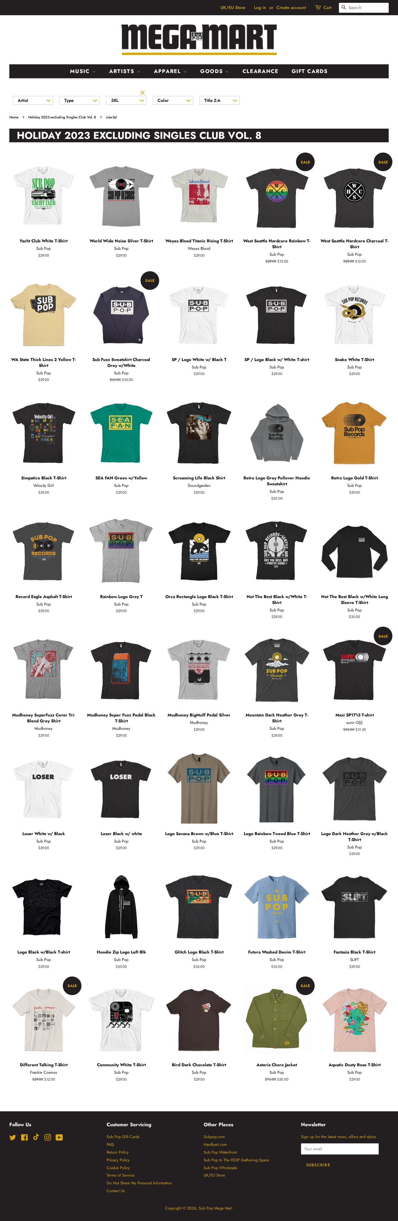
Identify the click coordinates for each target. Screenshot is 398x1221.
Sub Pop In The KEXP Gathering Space (236, 1160)
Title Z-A (212, 100)
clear (143, 93)
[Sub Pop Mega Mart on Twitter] (12, 1139)
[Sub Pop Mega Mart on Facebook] (24, 1139)
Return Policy (118, 1152)
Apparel (168, 71)
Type (69, 100)
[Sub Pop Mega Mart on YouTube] (59, 1139)
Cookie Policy (118, 1168)
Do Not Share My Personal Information (139, 1183)
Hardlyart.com (215, 1144)
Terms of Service (121, 1175)
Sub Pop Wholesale (220, 1168)
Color (163, 100)
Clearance (261, 71)
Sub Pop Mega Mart (215, 1208)
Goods (212, 71)
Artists (123, 71)
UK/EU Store (232, 7)
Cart (327, 7)
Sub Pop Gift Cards (123, 1137)
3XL (114, 100)
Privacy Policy (118, 1160)
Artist (23, 100)
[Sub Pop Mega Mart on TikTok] (36, 1139)
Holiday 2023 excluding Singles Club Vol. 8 (62, 117)
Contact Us (116, 1191)
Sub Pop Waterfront (220, 1152)
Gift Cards (310, 71)
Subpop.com (214, 1137)
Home (13, 117)
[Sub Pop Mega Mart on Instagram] (47, 1139)
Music (81, 71)
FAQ (110, 1144)
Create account (291, 7)
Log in (260, 7)
